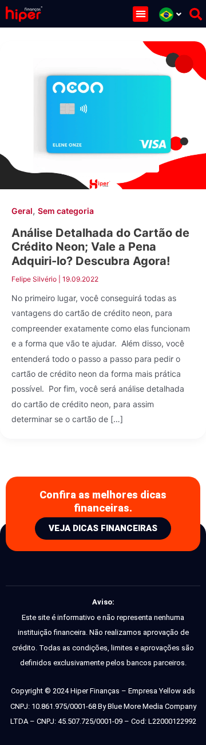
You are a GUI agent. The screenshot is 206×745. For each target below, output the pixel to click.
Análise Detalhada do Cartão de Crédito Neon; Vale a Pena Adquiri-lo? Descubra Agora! (100, 247)
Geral (22, 211)
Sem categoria (66, 211)
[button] (140, 14)
